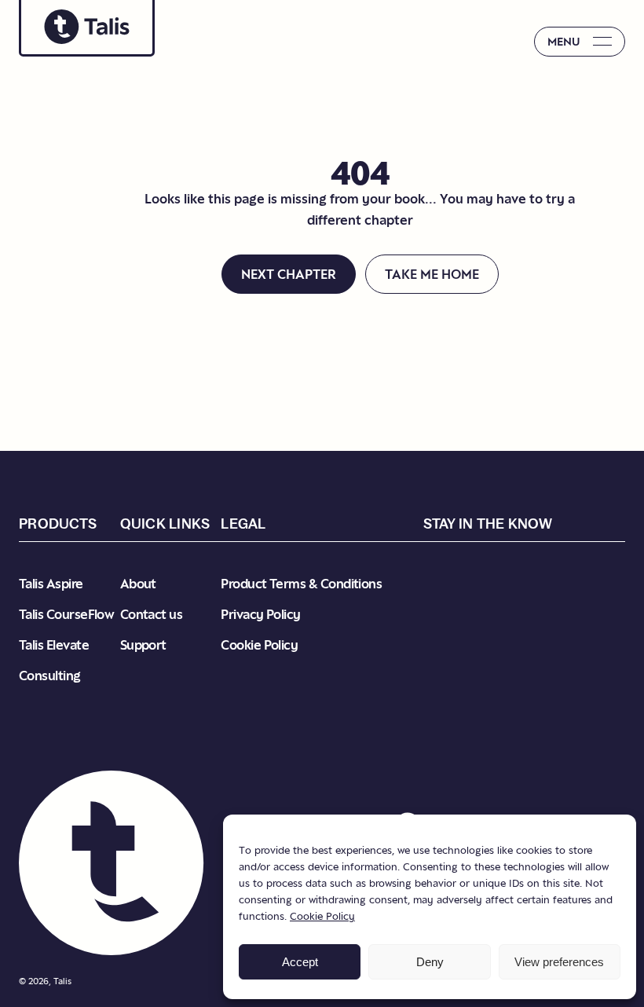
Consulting (50, 675)
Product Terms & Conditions (301, 583)
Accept (300, 962)
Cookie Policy (322, 916)
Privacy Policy (260, 614)
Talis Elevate (54, 645)
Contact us (151, 614)
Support (143, 645)
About (138, 583)
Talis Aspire (51, 583)
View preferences (559, 962)
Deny (430, 962)
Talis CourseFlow (66, 614)
